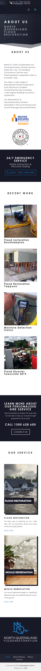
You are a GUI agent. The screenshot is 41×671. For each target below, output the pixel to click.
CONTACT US (20, 432)
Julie (25, 668)
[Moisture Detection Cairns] (20, 325)
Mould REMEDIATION (17, 589)
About (8, 657)
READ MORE (8, 531)
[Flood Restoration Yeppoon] (20, 281)
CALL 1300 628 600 (22, 172)
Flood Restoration (16, 518)
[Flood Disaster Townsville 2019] (20, 369)
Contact (19, 659)
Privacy (30, 657)
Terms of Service (19, 657)
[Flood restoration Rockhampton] (20, 237)
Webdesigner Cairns (26, 665)
